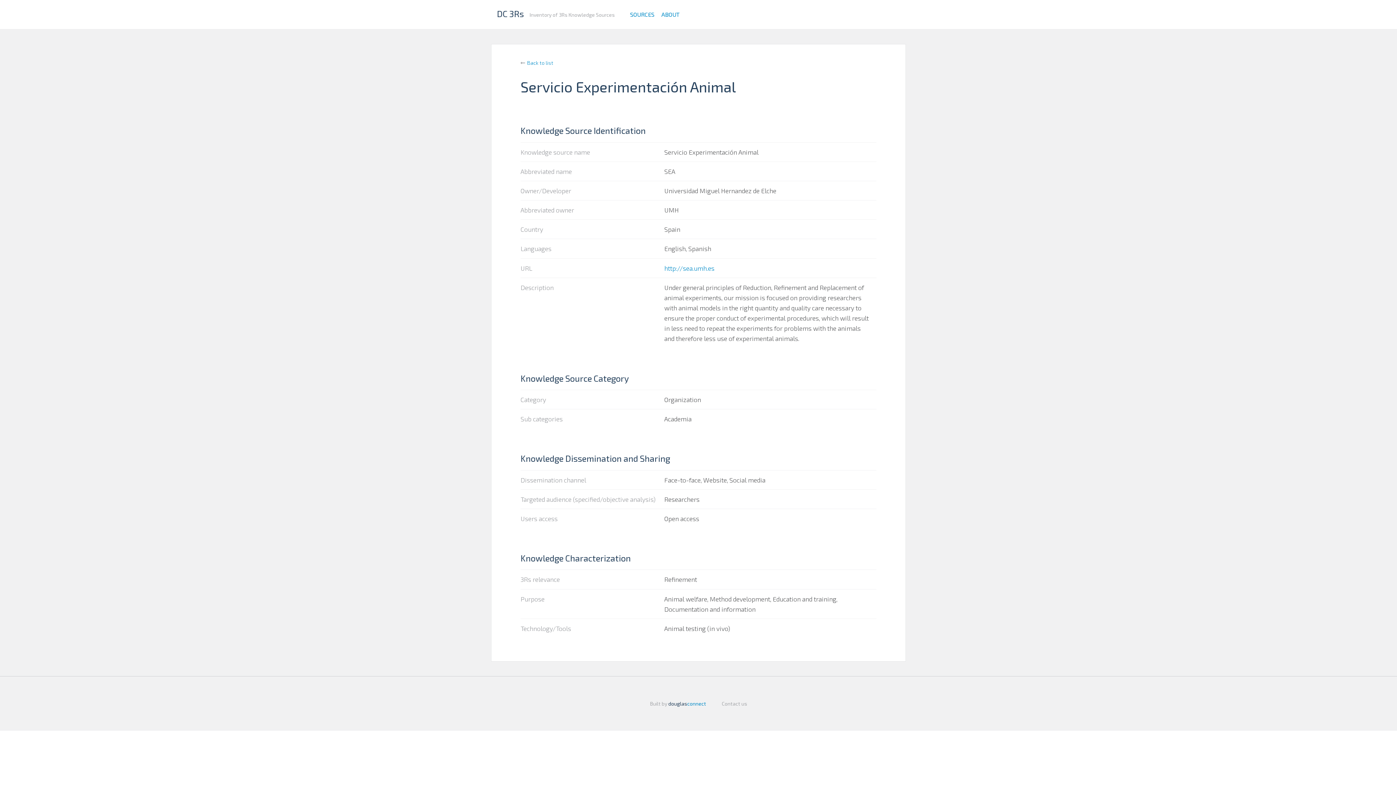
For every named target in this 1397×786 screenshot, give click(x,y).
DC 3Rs (510, 13)
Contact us (734, 703)
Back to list (540, 63)
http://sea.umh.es (689, 268)
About (670, 14)
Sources (642, 14)
